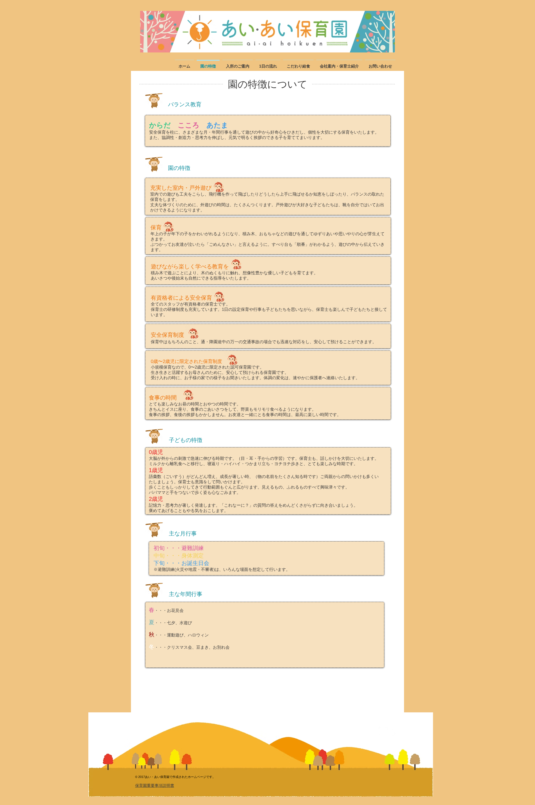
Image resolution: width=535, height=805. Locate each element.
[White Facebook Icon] (394, 731)
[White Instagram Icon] (383, 731)
